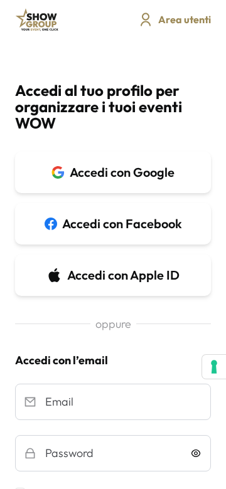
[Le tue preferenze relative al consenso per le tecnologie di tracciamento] (214, 367)
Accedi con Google (122, 172)
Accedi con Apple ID (123, 275)
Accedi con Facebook (122, 223)
